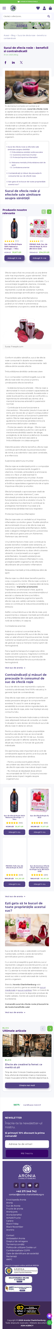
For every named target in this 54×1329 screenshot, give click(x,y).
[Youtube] (29, 1185)
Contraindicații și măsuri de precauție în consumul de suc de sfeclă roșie (25, 174)
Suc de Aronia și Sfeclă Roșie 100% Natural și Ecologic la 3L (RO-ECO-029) (39, 868)
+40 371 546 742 (26, 1191)
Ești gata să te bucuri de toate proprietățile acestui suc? (26, 183)
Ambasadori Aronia (15, 1238)
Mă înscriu (27, 1153)
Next (49, 211)
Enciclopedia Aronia (16, 1200)
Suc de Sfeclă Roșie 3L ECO (39, 816)
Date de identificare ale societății (22, 1253)
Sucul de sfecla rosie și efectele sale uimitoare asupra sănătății (23, 148)
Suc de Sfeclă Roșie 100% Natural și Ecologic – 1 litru (13, 246)
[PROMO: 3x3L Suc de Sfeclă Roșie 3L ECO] (14, 851)
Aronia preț (12, 1212)
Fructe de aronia (14, 1209)
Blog (13, 35)
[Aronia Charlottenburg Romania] (13, 8)
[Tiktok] (36, 1185)
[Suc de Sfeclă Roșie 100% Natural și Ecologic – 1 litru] (14, 228)
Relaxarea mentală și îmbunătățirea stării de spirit (29, 164)
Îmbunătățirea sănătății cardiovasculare (27, 152)
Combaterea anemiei (21, 167)
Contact (10, 1235)
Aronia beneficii (14, 1215)
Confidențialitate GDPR (18, 1250)
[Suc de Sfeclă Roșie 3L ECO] (39, 800)
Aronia (9, 1203)
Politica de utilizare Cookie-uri (21, 1247)
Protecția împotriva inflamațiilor (25, 157)
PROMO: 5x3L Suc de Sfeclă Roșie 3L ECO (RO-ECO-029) (38, 246)
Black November (14, 1227)
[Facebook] (16, 1185)
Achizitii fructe (13, 1218)
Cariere (9, 1221)
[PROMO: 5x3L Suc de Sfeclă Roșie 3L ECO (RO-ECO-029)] (40, 228)
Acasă (6, 35)
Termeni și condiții (15, 1244)
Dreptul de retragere (17, 1241)
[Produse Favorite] (38, 8)
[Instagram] (23, 1185)
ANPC (9, 1259)
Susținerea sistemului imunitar (24, 155)
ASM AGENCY (27, 1325)
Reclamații (11, 1256)
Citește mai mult (27, 1085)
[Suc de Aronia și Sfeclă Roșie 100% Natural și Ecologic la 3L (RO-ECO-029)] (39, 851)
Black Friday (12, 1224)
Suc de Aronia (13, 1206)
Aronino (10, 1230)
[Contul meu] (44, 8)
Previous (43, 211)
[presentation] (27, 16)
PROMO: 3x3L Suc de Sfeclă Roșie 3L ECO (14, 867)
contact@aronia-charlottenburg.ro (26, 1194)
